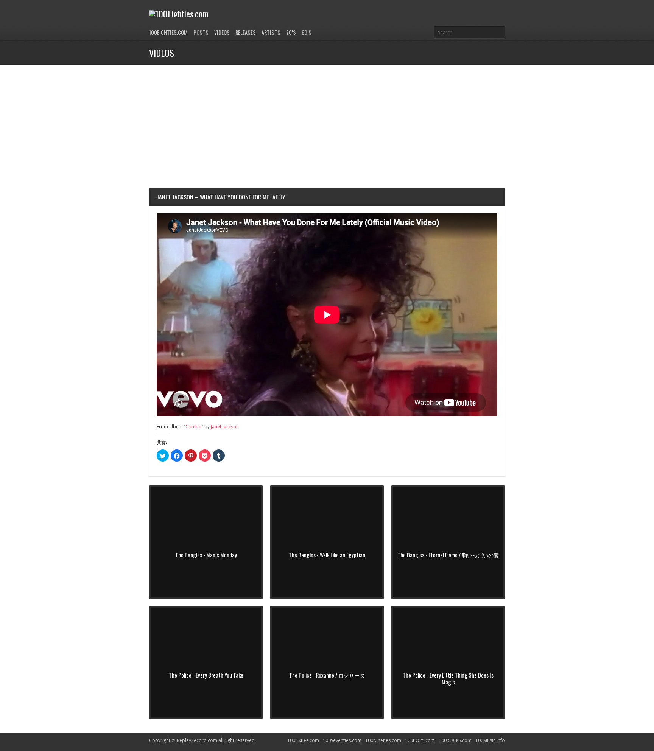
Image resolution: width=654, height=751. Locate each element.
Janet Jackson (225, 426)
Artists (271, 32)
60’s (306, 32)
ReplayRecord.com (197, 740)
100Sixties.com (303, 740)
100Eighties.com (168, 32)
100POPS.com (420, 740)
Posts (201, 32)
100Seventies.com (342, 740)
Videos (222, 32)
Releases (245, 32)
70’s (291, 32)
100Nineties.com (383, 740)
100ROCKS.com (455, 740)
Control (193, 426)
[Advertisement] (327, 122)
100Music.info (490, 740)
